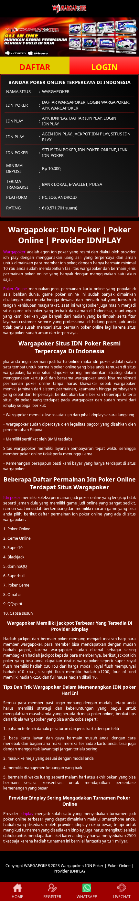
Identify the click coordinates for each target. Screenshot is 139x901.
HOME (17, 896)
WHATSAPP (87, 896)
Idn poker (11, 497)
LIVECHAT (122, 896)
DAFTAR (34, 66)
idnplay (26, 813)
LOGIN (104, 66)
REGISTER (52, 896)
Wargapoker (14, 252)
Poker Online (15, 289)
